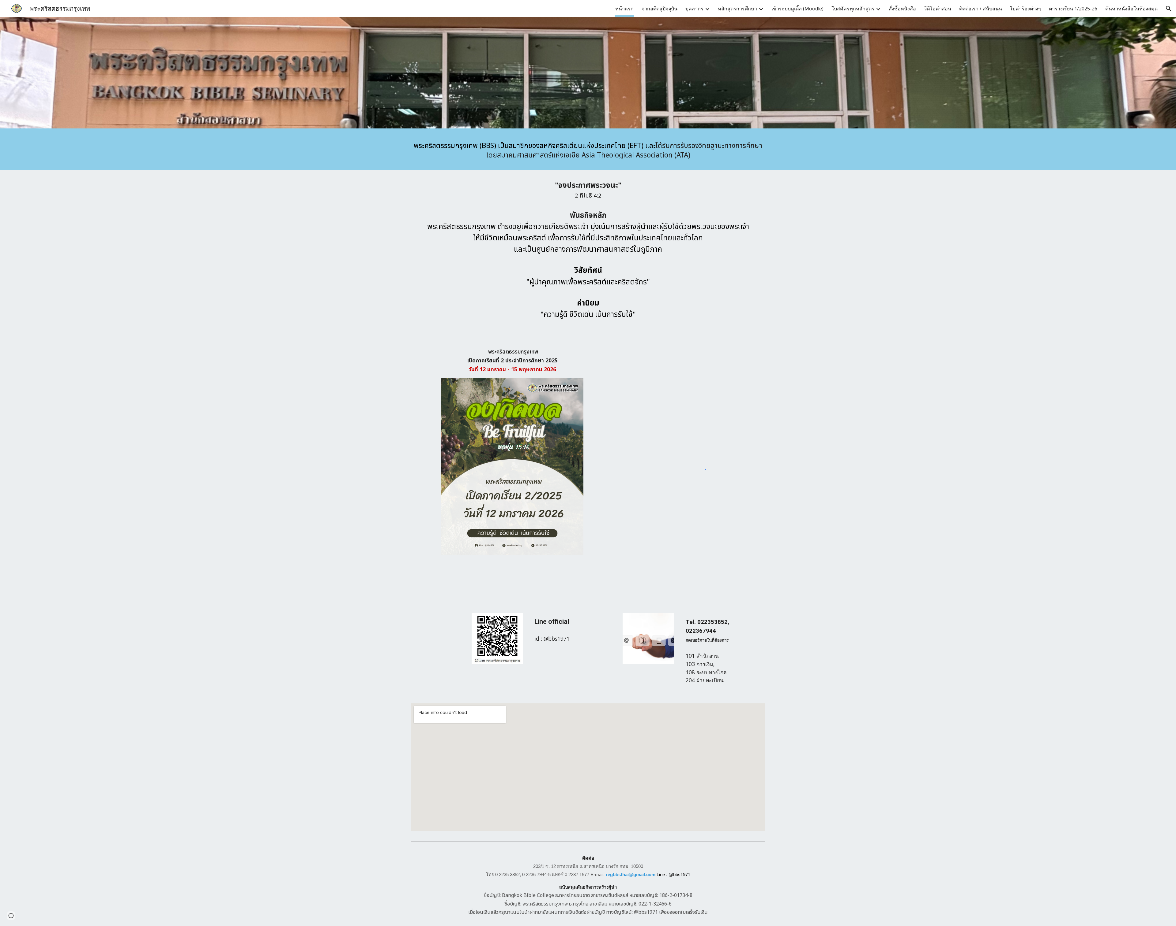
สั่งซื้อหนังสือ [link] (902, 8)
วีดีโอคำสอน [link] (937, 8)
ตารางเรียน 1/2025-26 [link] (1073, 8)
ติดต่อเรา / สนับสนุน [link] (980, 8)
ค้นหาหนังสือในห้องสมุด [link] (1131, 8)
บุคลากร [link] (694, 8)
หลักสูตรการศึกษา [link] (737, 8)
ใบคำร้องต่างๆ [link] (1025, 8)
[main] (588, 151)
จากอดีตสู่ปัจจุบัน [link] (659, 8)
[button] (1168, 8)
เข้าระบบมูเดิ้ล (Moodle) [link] (797, 8)
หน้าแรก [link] (624, 8)
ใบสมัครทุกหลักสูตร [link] (852, 8)
